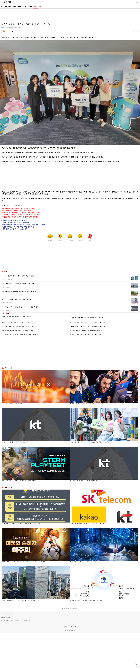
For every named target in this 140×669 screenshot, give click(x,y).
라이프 (30, 6)
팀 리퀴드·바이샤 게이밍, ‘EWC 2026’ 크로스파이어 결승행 (86, 402)
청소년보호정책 (17, 619)
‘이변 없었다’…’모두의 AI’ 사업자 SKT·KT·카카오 (84, 560)
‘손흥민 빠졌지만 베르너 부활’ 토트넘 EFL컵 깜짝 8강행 (18, 227)
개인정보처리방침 (9, 619)
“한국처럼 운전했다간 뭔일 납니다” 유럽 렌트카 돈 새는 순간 (18, 283)
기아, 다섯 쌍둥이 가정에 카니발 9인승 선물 (14, 220)
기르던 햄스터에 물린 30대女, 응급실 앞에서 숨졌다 (16, 210)
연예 (19, 6)
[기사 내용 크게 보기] (137, 31)
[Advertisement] (70, 14)
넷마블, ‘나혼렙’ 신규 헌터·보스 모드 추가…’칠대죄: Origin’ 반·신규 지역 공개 (23, 560)
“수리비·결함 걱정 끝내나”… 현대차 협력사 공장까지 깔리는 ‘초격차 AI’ (21, 276)
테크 (35, 6)
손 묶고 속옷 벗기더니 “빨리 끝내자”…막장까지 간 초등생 (18, 208)
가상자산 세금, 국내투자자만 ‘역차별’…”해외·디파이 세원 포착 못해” (20, 307)
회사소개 (3, 619)
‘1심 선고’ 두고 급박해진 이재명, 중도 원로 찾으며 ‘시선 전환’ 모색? (20, 215)
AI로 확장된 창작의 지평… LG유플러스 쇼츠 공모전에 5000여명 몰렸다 (90, 440)
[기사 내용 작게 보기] (134, 32)
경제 (24, 6)
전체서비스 (73, 625)
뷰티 (14, 6)
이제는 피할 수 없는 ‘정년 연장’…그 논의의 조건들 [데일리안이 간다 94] (21, 212)
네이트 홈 (66, 625)
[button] (136, 664)
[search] (137, 2)
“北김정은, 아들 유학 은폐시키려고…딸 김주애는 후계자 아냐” (19, 217)
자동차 (4, 279)
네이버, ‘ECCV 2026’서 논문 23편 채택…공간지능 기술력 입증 (19, 599)
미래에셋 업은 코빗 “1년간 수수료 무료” (13, 402)
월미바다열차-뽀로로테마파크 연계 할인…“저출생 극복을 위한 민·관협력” (23, 225)
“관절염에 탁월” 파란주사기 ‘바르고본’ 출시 (14, 229)
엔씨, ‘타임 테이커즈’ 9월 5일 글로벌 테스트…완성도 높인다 (18, 479)
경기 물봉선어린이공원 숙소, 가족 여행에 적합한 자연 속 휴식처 (19, 291)
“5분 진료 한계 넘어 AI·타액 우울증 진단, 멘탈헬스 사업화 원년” (19, 299)
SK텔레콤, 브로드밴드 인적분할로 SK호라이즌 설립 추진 (86, 599)
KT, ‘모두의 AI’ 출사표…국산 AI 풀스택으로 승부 (84, 479)
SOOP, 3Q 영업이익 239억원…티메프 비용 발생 (15, 222)
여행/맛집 (8, 6)
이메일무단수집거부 (26, 619)
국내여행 (5, 295)
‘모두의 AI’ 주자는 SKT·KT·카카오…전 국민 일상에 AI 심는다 (87, 522)
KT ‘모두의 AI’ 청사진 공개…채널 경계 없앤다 (15, 440)
